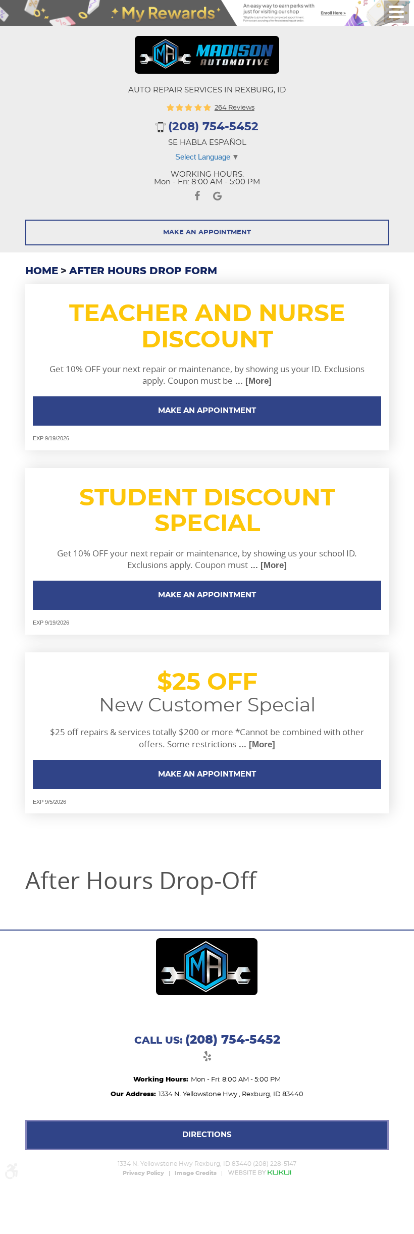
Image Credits (196, 1173)
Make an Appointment (207, 411)
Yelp (207, 1058)
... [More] (252, 381)
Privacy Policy (143, 1173)
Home (41, 271)
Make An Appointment (207, 232)
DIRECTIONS (207, 1135)
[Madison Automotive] (207, 55)
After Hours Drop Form (143, 271)
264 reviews (234, 108)
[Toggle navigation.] (396, 12)
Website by (259, 1172)
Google (217, 197)
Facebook (197, 197)
